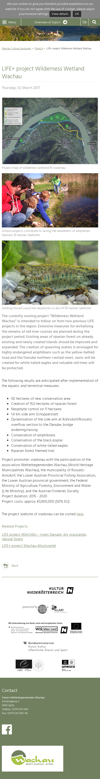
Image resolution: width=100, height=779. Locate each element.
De (85, 22)
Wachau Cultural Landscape (16, 49)
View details (60, 14)
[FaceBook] (7, 730)
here (80, 514)
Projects (39, 49)
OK (77, 14)
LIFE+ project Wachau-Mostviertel (29, 546)
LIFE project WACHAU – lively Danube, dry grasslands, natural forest (44, 537)
